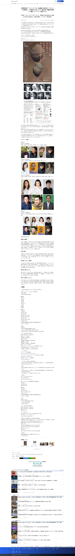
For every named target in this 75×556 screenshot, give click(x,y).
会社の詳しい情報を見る (37, 465)
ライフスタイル (55, 3)
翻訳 (35, 454)
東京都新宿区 (22, 456)
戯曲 (30, 454)
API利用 (53, 548)
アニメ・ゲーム (26, 3)
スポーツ (21, 3)
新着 (12, 3)
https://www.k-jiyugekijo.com (27, 379)
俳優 (28, 454)
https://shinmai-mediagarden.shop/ (26, 416)
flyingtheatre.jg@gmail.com (25, 359)
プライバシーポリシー (43, 548)
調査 (62, 3)
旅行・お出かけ (36, 3)
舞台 (37, 454)
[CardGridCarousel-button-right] (54, 444)
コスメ (51, 3)
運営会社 (13, 548)
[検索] (55, 1)
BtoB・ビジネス (31, 3)
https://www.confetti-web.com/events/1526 (28, 353)
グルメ (40, 3)
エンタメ (18, 3)
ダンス (26, 454)
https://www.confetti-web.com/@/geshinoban (28, 36)
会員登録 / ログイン (60, 1)
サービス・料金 (18, 548)
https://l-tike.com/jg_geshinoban (26, 356)
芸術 (41, 454)
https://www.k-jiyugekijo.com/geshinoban (28, 40)
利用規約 (37, 548)
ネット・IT (43, 3)
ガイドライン (49, 548)
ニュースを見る (60, 469)
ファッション (47, 3)
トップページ (14, 546)
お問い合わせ (57, 548)
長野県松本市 (17, 456)
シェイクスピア (22, 454)
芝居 (39, 454)
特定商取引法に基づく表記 (30, 548)
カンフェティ (17, 454)
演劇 (32, 454)
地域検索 (15, 3)
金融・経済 (59, 3)
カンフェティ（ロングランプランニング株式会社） (47, 20)
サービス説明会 (23, 548)
